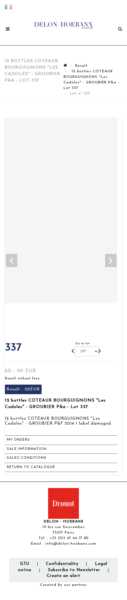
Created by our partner (63, 585)
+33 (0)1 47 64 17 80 (69, 538)
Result (81, 66)
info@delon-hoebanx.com (70, 544)
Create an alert (63, 576)
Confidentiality (62, 564)
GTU (24, 564)
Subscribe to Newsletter (74, 570)
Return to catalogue (31, 467)
